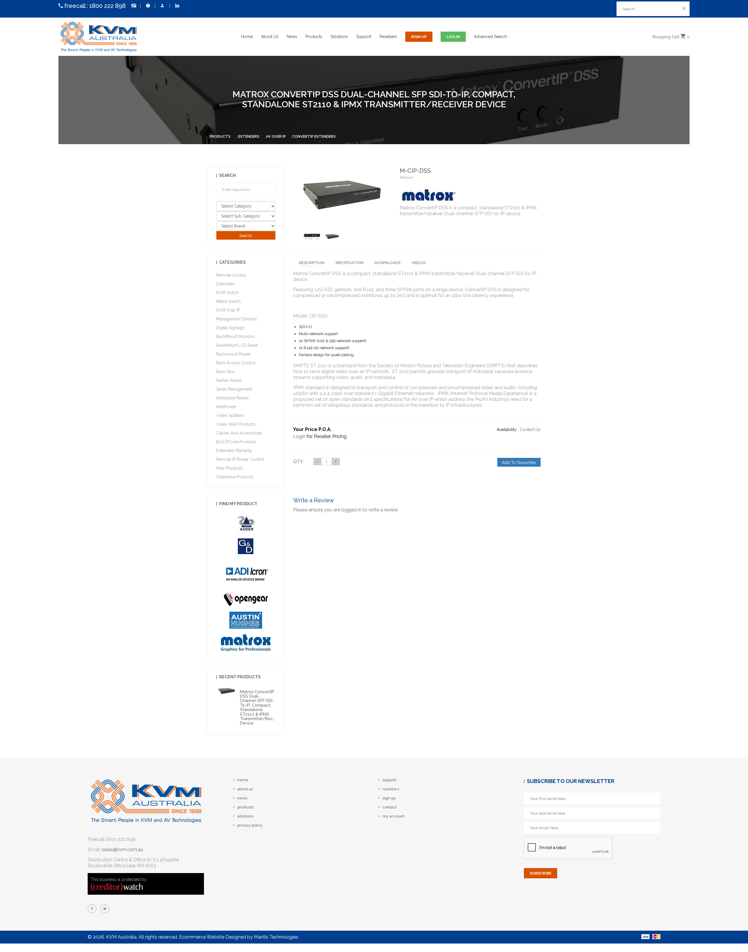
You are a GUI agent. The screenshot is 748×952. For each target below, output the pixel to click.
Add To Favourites (519, 462)
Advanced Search (490, 36)
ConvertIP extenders (314, 136)
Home (247, 36)
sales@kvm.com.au (122, 849)
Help (147, 6)
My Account (162, 6)
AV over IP (276, 136)
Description (311, 263)
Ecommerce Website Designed (212, 937)
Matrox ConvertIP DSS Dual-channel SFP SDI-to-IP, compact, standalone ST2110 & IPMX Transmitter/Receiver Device (261, 707)
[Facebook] (92, 908)
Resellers (388, 36)
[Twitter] (105, 908)
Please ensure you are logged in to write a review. (346, 510)
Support (363, 36)
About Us (269, 36)
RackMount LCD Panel (237, 345)
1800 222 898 (107, 5)
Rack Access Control (236, 363)
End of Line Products (236, 441)
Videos (418, 263)
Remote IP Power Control (240, 459)
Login (299, 436)
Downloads (387, 263)
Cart (671, 37)
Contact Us (133, 6)
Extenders (248, 136)
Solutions (339, 36)
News (292, 36)
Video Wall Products (235, 424)
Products (313, 36)
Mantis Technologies (276, 937)
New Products (229, 468)
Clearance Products (234, 477)
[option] (312, 237)
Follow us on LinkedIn (176, 6)
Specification (349, 263)
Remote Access (231, 275)
